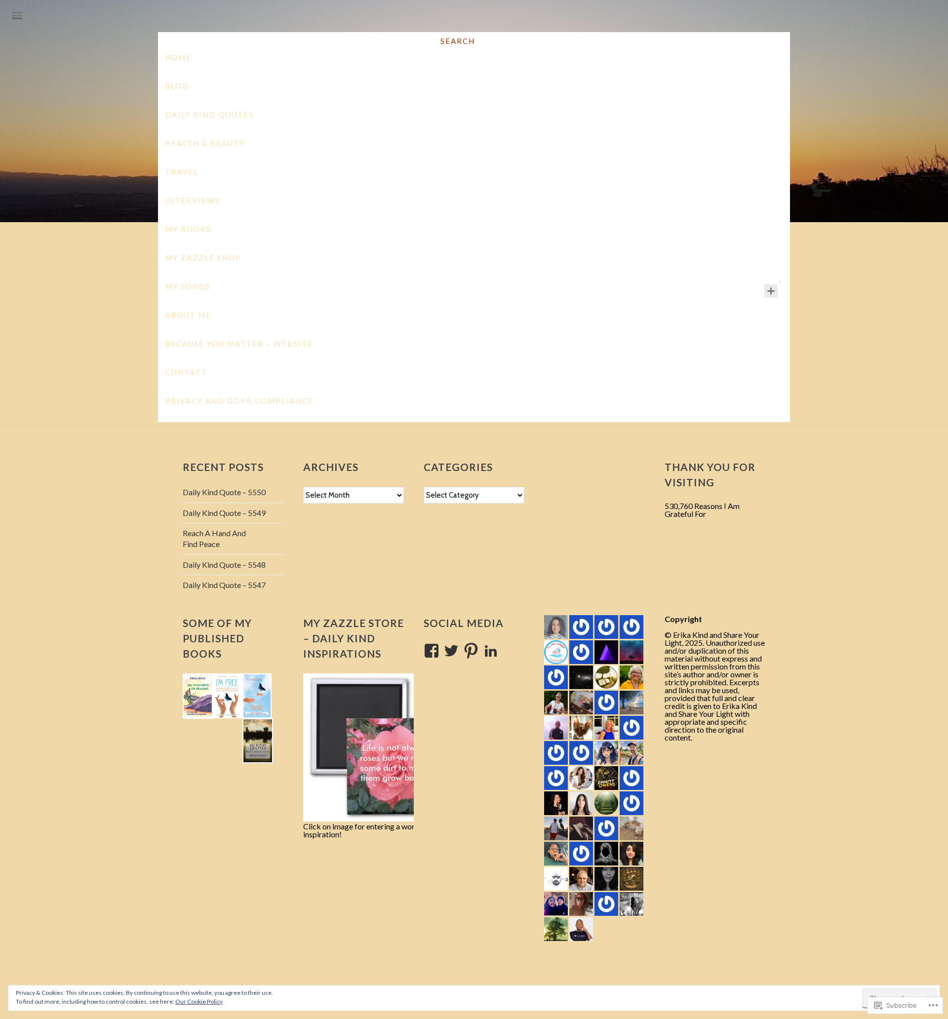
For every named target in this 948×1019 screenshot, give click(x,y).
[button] (198, 696)
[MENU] (17, 16)
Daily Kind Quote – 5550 (224, 492)
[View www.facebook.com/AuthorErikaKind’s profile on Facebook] (431, 651)
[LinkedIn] (491, 651)
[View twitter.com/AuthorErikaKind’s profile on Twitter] (451, 651)
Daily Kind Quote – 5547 (224, 584)
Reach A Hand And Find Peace (214, 538)
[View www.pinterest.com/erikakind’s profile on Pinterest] (471, 651)
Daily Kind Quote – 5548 (224, 564)
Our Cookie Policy (199, 1001)
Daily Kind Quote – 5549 (224, 512)
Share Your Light (475, 89)
